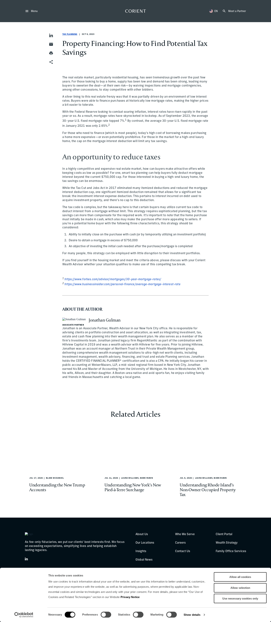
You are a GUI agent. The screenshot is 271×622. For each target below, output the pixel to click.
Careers (180, 542)
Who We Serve (185, 534)
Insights (141, 551)
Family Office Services (231, 551)
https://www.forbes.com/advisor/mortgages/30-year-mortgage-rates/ (113, 279)
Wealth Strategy (227, 542)
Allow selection (240, 587)
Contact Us (182, 551)
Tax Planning (69, 34)
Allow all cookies (240, 576)
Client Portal (224, 534)
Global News (144, 559)
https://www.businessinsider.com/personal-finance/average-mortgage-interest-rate (122, 284)
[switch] (106, 615)
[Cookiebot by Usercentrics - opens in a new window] (24, 615)
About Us (142, 534)
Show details (192, 614)
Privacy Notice (130, 597)
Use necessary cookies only (240, 598)
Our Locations (145, 542)
